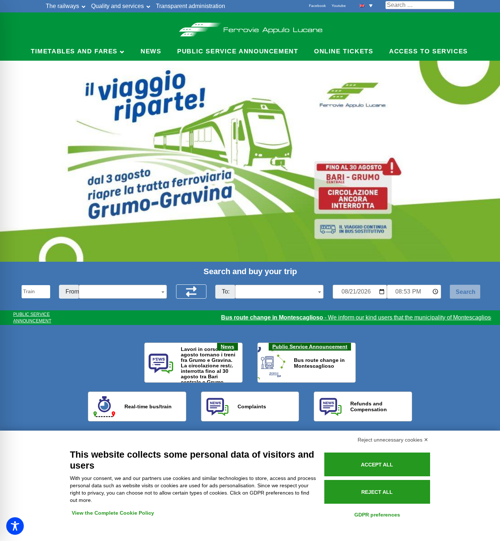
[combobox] (123, 292)
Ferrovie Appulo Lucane (250, 27)
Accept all (377, 465)
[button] (366, 5)
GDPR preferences (377, 515)
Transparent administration (190, 6)
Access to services (428, 51)
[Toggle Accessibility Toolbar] (15, 526)
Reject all (377, 492)
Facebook (317, 6)
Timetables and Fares (74, 51)
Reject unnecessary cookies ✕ (393, 440)
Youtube (339, 6)
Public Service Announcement (309, 346)
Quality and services (117, 6)
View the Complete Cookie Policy (113, 513)
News (151, 51)
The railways (62, 6)
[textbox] (123, 292)
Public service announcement (237, 51)
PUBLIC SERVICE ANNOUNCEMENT (32, 318)
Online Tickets (343, 51)
